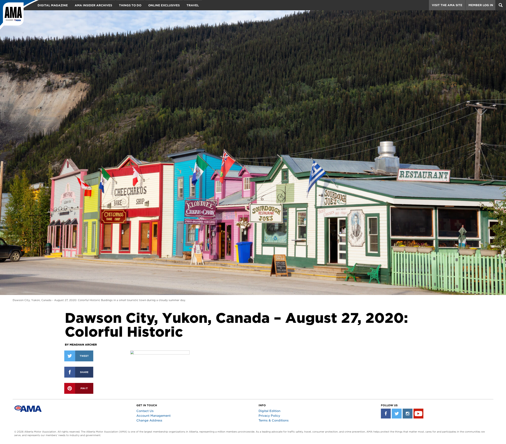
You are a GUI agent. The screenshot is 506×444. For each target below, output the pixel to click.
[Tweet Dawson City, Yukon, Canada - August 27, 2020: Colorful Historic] (78, 355)
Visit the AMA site (447, 5)
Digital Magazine (53, 5)
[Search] (500, 5)
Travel (193, 5)
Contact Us (145, 411)
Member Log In (480, 5)
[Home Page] (19, 15)
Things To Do (130, 5)
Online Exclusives (164, 5)
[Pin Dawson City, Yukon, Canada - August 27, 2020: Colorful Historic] (78, 388)
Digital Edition (269, 411)
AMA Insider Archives (93, 5)
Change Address (149, 420)
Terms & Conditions (274, 420)
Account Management (153, 416)
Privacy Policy (269, 416)
